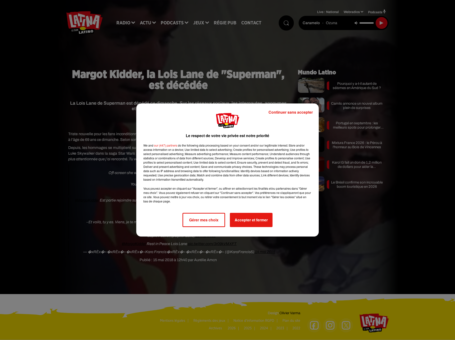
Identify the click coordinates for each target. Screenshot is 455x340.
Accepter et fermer (251, 220)
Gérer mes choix (203, 220)
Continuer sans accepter (290, 112)
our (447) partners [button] (165, 145)
